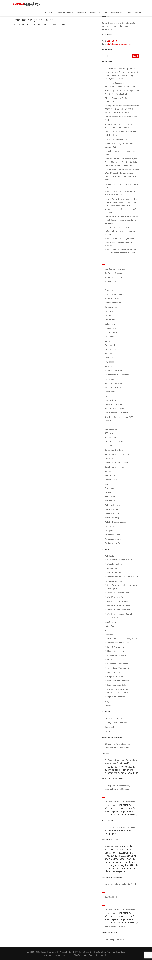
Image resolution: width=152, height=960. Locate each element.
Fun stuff (109, 353)
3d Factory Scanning (114, 273)
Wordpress (109, 530)
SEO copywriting (112, 433)
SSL (106, 484)
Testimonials (110, 488)
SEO (106, 12)
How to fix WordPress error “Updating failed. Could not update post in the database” (121, 220)
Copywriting (110, 319)
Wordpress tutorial (113, 539)
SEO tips (108, 445)
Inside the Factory (113, 846)
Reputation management (115, 408)
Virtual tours (110, 496)
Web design (110, 500)
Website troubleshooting (115, 522)
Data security (110, 324)
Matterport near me (113, 370)
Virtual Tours (95, 12)
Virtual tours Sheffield (115, 926)
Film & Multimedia (115, 647)
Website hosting (112, 517)
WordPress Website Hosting (119, 592)
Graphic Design (113, 672)
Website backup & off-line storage (122, 576)
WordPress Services (65, 12)
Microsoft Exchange (113, 383)
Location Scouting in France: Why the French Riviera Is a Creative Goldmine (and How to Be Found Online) (121, 162)
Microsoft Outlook (113, 387)
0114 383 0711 (114, 41)
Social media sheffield (115, 467)
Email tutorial (111, 349)
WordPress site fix (115, 597)
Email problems (111, 345)
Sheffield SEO (111, 458)
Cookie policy (110, 727)
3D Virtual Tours (112, 281)
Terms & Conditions (116, 952)
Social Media (81, 12)
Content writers (111, 311)
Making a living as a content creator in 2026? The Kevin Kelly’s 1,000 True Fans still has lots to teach (122, 109)
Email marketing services (118, 680)
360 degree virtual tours (116, 269)
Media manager (111, 379)
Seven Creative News (114, 450)
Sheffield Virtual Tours (84, 955)
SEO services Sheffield (115, 441)
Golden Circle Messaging (116, 139)
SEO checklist (111, 429)
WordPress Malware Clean (118, 609)
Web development (113, 505)
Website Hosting (114, 564)
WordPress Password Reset (119, 605)
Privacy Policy (65, 952)
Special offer (110, 475)
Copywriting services (116, 696)
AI (106, 286)
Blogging (109, 290)
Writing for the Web (113, 543)
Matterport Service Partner (117, 374)
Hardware (109, 357)
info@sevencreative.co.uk (119, 44)
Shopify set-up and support (119, 676)
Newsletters (110, 400)
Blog (129, 12)
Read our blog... (102, 955)
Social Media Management (116, 462)
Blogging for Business (114, 294)
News (107, 396)
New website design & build (119, 559)
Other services (116, 12)
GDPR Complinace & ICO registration (89, 952)
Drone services (111, 332)
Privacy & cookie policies (116, 722)
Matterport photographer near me (57, 955)
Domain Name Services (117, 655)
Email (107, 341)
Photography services (116, 659)
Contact (138, 12)
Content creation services (118, 642)
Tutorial (108, 492)
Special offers (111, 479)
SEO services (110, 437)
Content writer (111, 307)
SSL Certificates (114, 572)
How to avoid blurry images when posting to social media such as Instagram (119, 241)
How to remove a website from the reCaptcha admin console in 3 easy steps (120, 252)
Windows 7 (109, 526)
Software (109, 471)
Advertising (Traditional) (118, 668)
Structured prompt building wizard (122, 638)
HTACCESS (109, 362)
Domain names (111, 328)
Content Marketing (113, 302)
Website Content (112, 509)
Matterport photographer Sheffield (120, 884)
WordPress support (113, 534)
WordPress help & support (119, 601)
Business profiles (112, 298)
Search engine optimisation (116, 412)
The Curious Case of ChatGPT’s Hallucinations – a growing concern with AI (120, 230)
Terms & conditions (113, 718)
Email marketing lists (116, 685)
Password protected (113, 404)
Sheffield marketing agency (117, 454)
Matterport (110, 366)
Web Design (49, 12)
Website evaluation (113, 513)
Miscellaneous (111, 391)
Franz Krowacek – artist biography (120, 827)
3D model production (114, 277)
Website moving (114, 568)
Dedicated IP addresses (117, 663)
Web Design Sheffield (114, 939)
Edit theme (109, 336)
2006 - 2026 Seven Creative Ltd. (44, 952)
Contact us (109, 731)
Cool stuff (109, 315)
